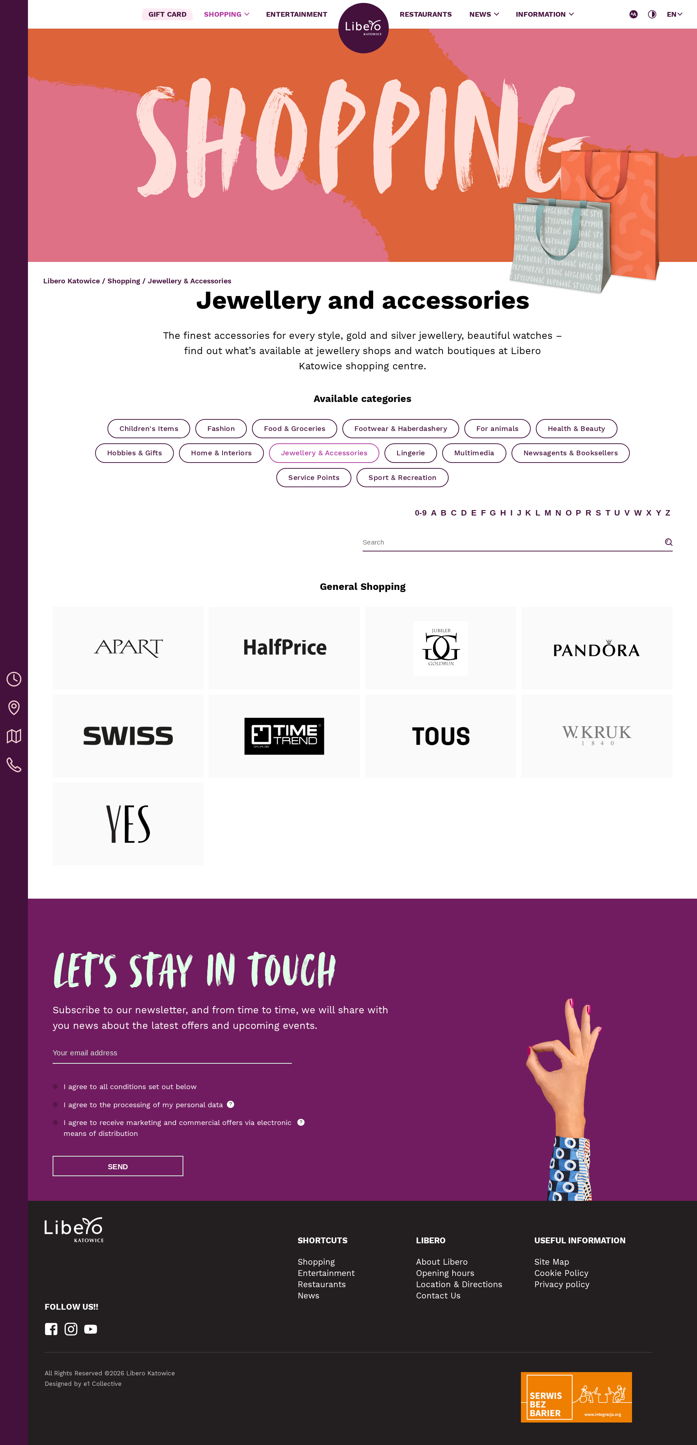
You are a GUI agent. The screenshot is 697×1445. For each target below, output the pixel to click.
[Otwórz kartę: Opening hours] (14, 680)
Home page (363, 28)
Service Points (313, 477)
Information (542, 14)
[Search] (669, 542)
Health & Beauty (577, 428)
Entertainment (296, 14)
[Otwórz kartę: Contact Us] (14, 765)
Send (118, 1167)
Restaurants (426, 14)
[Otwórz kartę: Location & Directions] (14, 708)
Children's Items (148, 428)
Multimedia (474, 453)
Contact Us (438, 1295)
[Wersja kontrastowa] (652, 14)
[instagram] (71, 1329)
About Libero (442, 1262)
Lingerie (410, 453)
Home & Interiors (221, 453)
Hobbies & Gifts (134, 453)
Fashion (221, 428)
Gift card (167, 14)
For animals (497, 428)
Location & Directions (459, 1284)
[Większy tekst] (633, 14)
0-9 (421, 512)
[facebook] (51, 1329)
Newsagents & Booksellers (570, 453)
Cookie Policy (561, 1273)
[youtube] (90, 1329)
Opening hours (445, 1273)
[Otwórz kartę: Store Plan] (14, 736)
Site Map (551, 1262)
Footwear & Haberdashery (400, 428)
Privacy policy (562, 1284)
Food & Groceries (294, 428)
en (672, 14)
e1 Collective (102, 1383)
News (481, 14)
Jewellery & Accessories (324, 453)
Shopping (224, 14)
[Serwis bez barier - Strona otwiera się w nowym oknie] (576, 1397)
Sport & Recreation (402, 477)
